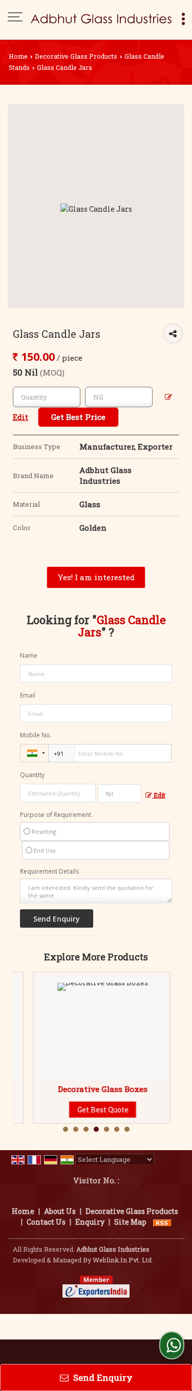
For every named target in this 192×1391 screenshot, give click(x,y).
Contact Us (46, 1222)
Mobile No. (36, 735)
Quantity (32, 775)
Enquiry (89, 1222)
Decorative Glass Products (76, 56)
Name (28, 655)
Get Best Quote (87, 1109)
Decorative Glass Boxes (87, 1089)
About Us (60, 1211)
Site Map (130, 1222)
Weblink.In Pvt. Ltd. (123, 1260)
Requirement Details (49, 871)
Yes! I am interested (96, 577)
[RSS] (162, 1222)
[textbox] (119, 397)
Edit (158, 795)
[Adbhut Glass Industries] (101, 18)
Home (18, 56)
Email (27, 695)
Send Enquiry (102, 1377)
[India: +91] (34, 753)
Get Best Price (78, 417)
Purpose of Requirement (55, 814)
